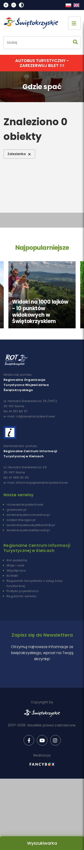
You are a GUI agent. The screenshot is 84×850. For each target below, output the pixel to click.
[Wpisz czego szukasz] (75, 42)
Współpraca (16, 570)
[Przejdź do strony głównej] (33, 23)
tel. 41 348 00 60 (16, 477)
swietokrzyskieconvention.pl (28, 515)
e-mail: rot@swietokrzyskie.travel (29, 416)
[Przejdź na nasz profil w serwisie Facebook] (29, 740)
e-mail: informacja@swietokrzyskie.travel (36, 482)
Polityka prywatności (22, 591)
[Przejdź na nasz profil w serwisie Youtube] (42, 740)
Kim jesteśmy (17, 560)
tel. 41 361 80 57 (16, 411)
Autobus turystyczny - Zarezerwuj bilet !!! (42, 63)
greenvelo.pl (16, 509)
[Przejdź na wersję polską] (68, 5)
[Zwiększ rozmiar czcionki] (6, 5)
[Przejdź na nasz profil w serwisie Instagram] (55, 740)
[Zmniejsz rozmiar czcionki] (13, 5)
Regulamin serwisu (21, 596)
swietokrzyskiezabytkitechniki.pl (31, 525)
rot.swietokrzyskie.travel (25, 504)
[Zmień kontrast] (21, 5)
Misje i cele (15, 565)
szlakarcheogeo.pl (21, 520)
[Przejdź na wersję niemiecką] (76, 5)
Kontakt (12, 575)
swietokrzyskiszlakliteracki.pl (28, 530)
